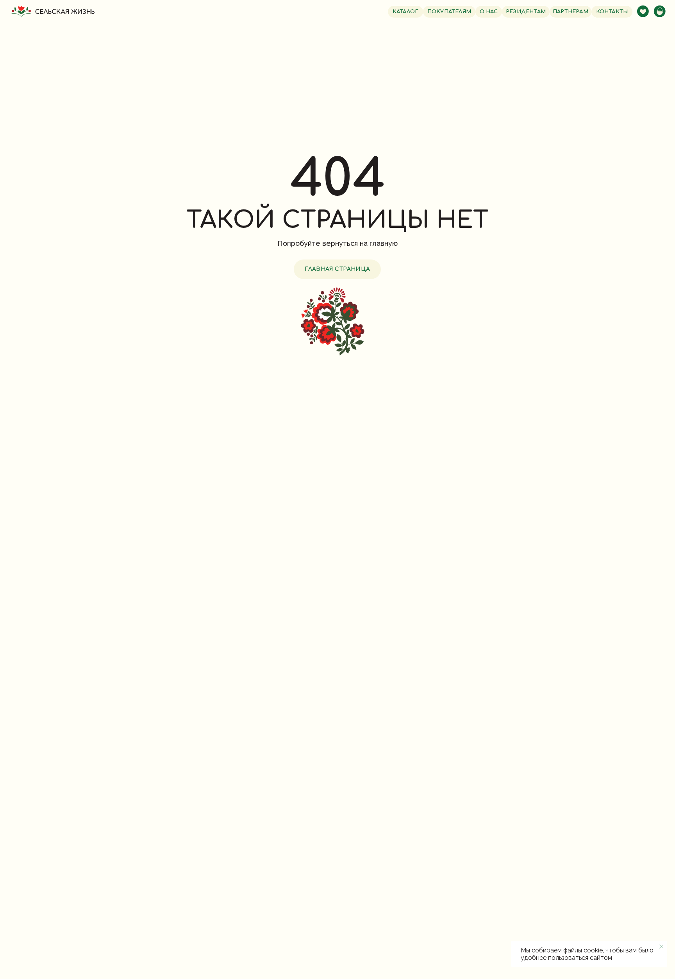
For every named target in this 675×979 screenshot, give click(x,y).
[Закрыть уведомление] (661, 946)
